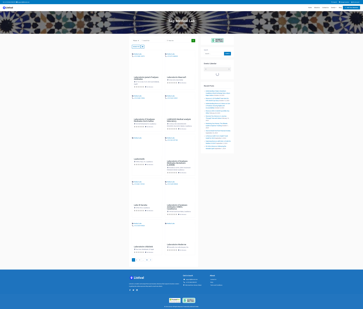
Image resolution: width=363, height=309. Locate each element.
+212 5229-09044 (172, 184)
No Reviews (150, 87)
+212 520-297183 (172, 140)
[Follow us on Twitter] (134, 290)
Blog (340, 7)
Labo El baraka (140, 205)
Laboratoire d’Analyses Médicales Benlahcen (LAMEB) (177, 163)
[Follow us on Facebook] (130, 290)
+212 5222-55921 (172, 98)
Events (333, 7)
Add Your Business (352, 7)
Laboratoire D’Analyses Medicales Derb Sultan (144, 120)
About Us (317, 7)
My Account (356, 2)
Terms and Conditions (216, 285)
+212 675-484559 (172, 56)
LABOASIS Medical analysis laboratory (179, 120)
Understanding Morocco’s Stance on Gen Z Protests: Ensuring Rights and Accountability (218, 106)
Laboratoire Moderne (176, 244)
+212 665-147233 (139, 184)
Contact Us (325, 7)
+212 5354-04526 (139, 225)
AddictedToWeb (194, 306)
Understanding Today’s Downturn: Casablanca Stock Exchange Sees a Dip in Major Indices (218, 93)
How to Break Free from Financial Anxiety (218, 131)
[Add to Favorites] (161, 51)
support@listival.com (192, 279)
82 (147, 260)
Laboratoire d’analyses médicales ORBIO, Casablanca (177, 207)
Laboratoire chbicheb (143, 247)
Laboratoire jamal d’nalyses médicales (146, 78)
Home (310, 7)
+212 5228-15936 (139, 98)
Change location (344, 2)
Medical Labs (138, 54)
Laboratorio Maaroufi (176, 77)
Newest (135, 46)
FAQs (211, 282)
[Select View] (142, 47)
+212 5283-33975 (139, 56)
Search (335, 2)
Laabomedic (139, 159)
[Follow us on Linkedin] (137, 290)
